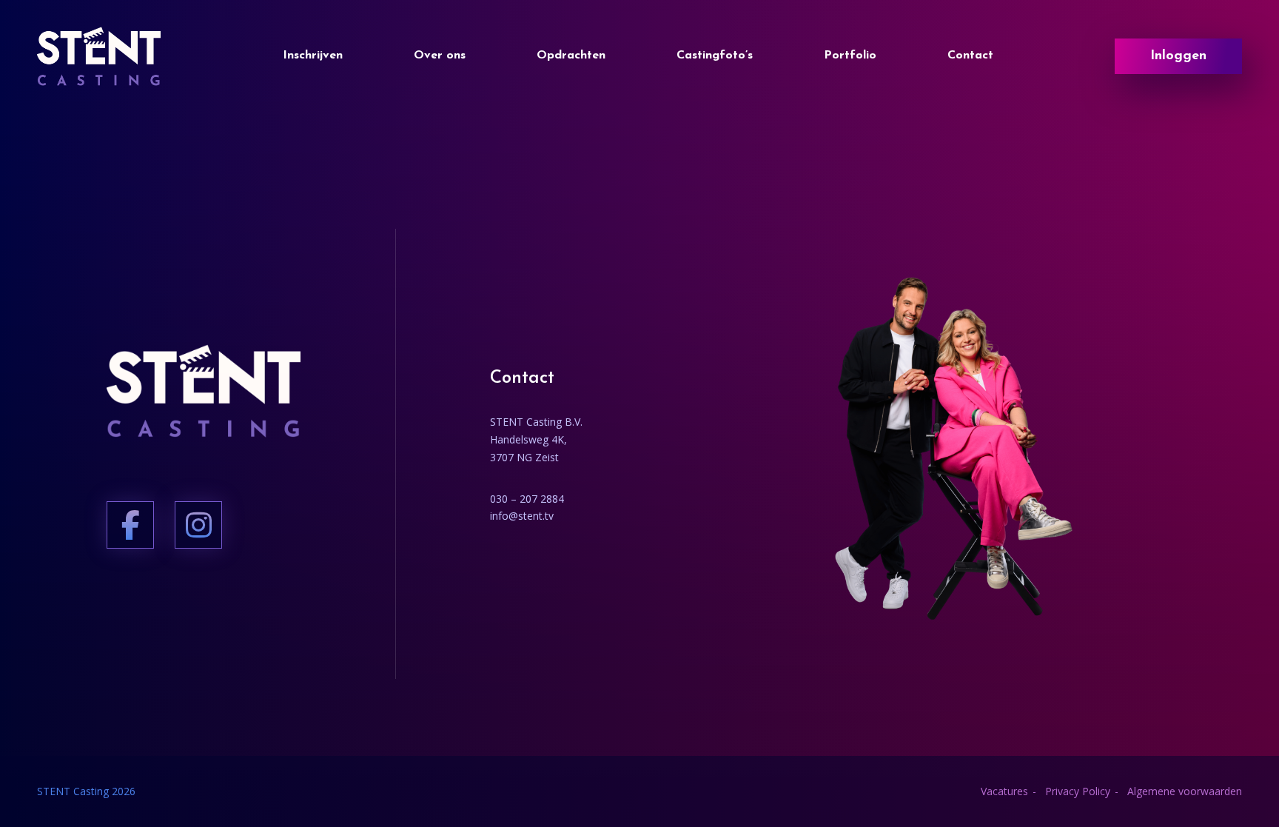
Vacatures (1004, 791)
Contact (970, 55)
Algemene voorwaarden (1184, 791)
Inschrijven (313, 55)
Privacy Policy (1077, 791)
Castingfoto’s (715, 55)
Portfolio (850, 55)
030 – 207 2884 (527, 499)
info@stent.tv (522, 516)
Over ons (440, 55)
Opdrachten (571, 55)
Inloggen (1178, 56)
